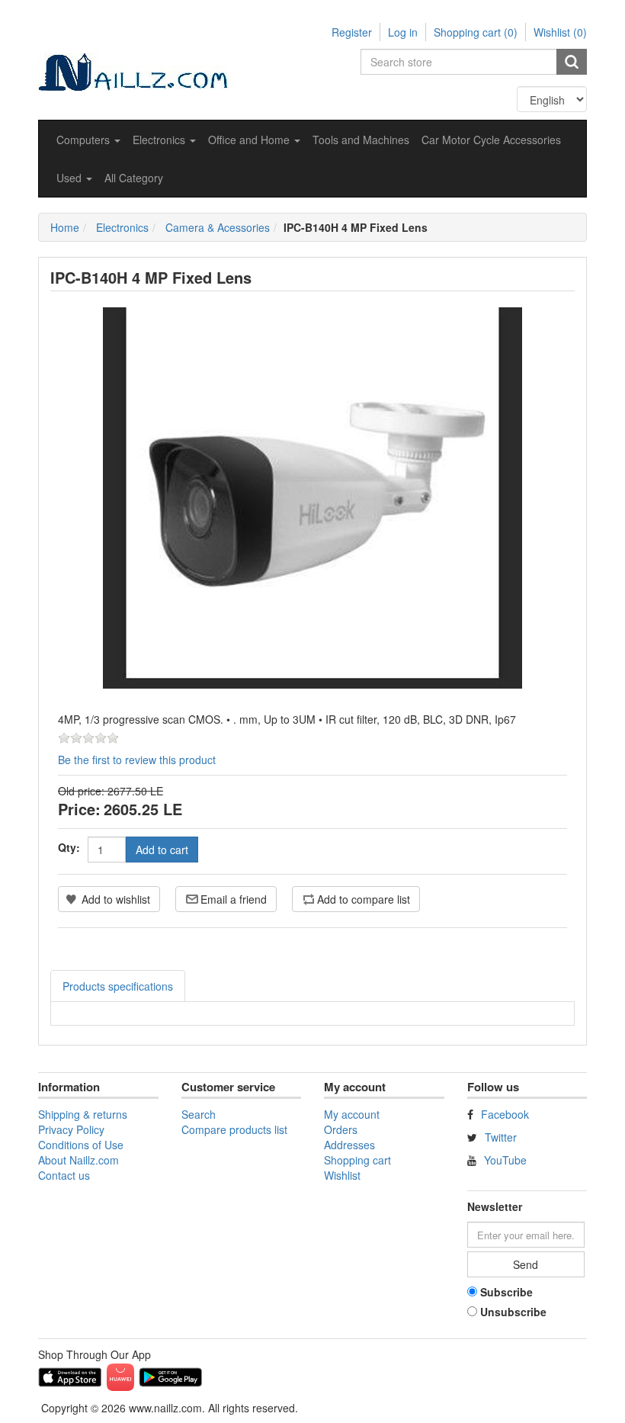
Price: (79, 809)
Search (198, 1114)
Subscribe (506, 1291)
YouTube (505, 1160)
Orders (340, 1129)
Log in (403, 32)
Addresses (349, 1144)
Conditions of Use (80, 1144)
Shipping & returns (82, 1114)
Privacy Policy (71, 1129)
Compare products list (234, 1129)
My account (352, 1114)
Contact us (64, 1175)
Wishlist (342, 1175)
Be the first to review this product (137, 759)
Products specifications (117, 986)
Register (352, 32)
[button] (88, 139)
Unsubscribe (513, 1311)
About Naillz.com (78, 1160)
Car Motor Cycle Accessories (491, 139)
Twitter (501, 1137)
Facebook (505, 1114)
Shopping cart (357, 1160)
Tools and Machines (360, 139)
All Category (133, 177)
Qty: (69, 847)
